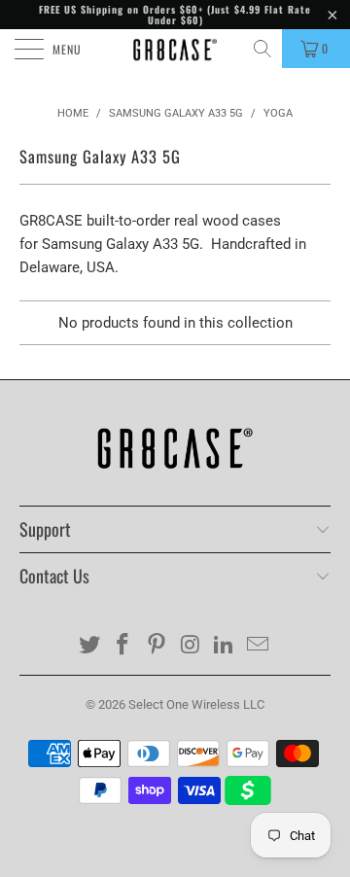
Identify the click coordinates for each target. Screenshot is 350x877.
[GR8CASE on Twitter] (89, 646)
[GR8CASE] (175, 48)
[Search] (264, 48)
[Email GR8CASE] (258, 646)
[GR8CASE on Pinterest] (157, 646)
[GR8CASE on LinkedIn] (224, 646)
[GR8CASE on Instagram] (191, 646)
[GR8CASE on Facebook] (123, 646)
